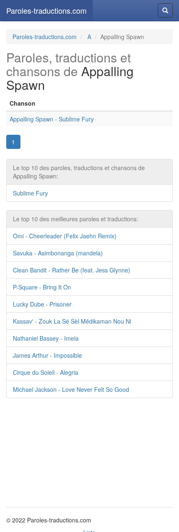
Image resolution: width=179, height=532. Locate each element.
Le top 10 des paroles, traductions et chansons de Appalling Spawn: (79, 171)
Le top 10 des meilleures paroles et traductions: (75, 219)
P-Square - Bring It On (42, 287)
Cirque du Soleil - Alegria (45, 372)
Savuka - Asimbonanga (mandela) (58, 253)
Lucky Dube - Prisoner (42, 304)
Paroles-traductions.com (46, 10)
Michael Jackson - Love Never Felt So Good (71, 389)
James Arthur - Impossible (47, 355)
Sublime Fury (30, 193)
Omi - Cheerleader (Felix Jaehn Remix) (65, 236)
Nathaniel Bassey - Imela (46, 338)
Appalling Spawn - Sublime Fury (52, 119)
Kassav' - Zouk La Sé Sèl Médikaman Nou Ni (72, 321)
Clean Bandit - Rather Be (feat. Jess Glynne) (71, 270)
